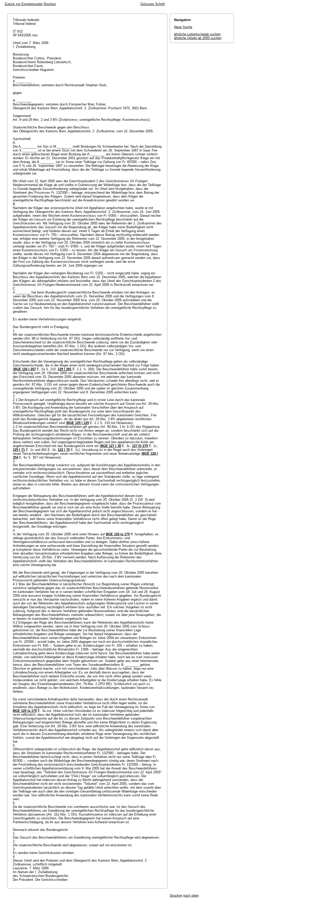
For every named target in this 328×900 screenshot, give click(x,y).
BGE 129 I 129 (78, 423)
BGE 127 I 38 (111, 446)
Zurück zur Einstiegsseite (24, 4)
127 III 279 (140, 446)
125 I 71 (19, 450)
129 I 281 (64, 369)
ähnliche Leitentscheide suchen (197, 34)
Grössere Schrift (152, 4)
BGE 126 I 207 (25, 369)
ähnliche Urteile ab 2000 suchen (197, 38)
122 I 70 (64, 450)
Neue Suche (183, 27)
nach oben (191, 895)
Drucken (50, 4)
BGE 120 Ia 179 (118, 534)
